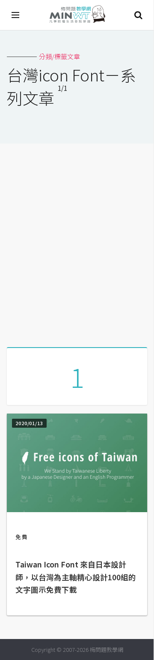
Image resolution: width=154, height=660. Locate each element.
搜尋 (138, 15)
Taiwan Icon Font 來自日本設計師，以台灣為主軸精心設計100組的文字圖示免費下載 (75, 577)
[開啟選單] (16, 15)
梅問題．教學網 (77, 15)
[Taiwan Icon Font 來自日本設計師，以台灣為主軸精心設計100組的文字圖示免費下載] (77, 509)
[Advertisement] (77, 242)
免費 (21, 537)
